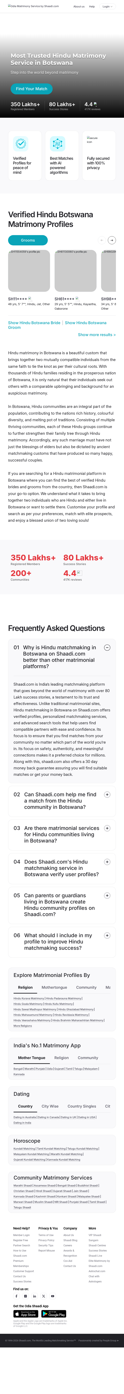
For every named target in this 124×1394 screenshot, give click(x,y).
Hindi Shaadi (43, 1191)
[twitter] (43, 1296)
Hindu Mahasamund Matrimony (33, 1014)
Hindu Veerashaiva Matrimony (32, 1020)
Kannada (19, 1074)
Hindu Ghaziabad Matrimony (75, 1009)
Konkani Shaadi (66, 1196)
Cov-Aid (67, 1260)
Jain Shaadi (80, 1191)
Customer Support (23, 1271)
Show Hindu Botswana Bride (34, 322)
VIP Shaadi (95, 1235)
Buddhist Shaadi (88, 1185)
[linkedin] (34, 1296)
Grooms (28, 240)
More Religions (23, 1025)
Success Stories (22, 1281)
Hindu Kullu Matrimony (59, 1003)
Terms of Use (45, 1235)
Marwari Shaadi (23, 1202)
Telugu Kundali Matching (82, 1148)
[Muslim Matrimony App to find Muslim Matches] (25, 1313)
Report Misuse (46, 1250)
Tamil (69, 1068)
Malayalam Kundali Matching (31, 1154)
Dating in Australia (25, 1117)
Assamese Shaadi (45, 1185)
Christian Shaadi (24, 1191)
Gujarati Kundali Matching (29, 1159)
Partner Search (21, 1245)
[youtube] (52, 1296)
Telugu (78, 1068)
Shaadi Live (95, 1255)
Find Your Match (31, 88)
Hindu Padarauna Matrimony (63, 998)
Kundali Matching (24, 1148)
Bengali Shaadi (66, 1185)
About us (79, 6)
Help (92, 6)
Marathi (29, 1068)
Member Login (21, 1235)
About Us (68, 1235)
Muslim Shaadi (44, 1202)
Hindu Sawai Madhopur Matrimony (35, 1009)
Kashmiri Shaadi (45, 1196)
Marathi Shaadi (23, 1185)
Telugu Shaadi (22, 1207)
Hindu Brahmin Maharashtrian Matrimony (77, 1020)
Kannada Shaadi (24, 1196)
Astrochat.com (97, 1271)
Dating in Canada (48, 1117)
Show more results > (97, 334)
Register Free (20, 1240)
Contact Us (19, 1276)
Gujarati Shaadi (62, 1191)
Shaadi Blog (70, 1240)
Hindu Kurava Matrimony (29, 998)
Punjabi (40, 1068)
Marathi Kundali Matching (66, 1154)
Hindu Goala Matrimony (28, 1003)
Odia (50, 1068)
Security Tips (45, 1245)
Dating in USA (86, 1117)
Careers (67, 1245)
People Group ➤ (111, 1340)
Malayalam (91, 1068)
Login (106, 6)
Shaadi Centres (97, 1245)
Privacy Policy (46, 1240)
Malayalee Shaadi (89, 1196)
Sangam (93, 1240)
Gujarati (59, 1068)
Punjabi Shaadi (79, 1202)
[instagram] (25, 1296)
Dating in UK (68, 1117)
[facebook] (16, 1296)
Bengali (18, 1068)
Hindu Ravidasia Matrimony (71, 1014)
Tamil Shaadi (97, 1202)
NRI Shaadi (61, 1202)
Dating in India (22, 1122)
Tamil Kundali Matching (51, 1148)
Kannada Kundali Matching (63, 1159)
